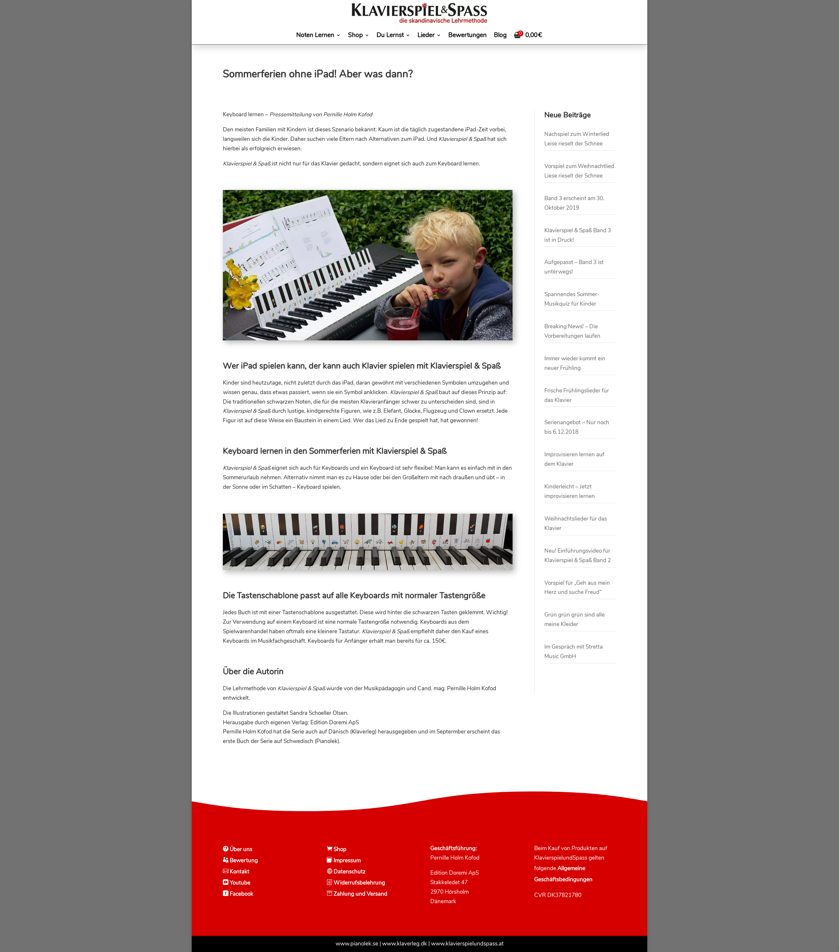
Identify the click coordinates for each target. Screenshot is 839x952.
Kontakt (238, 871)
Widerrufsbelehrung (359, 882)
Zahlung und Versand (359, 894)
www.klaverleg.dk (404, 943)
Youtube (239, 882)
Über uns (240, 849)
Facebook (240, 894)
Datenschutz (349, 871)
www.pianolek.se (357, 943)
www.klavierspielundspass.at (467, 943)
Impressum (346, 860)
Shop (339, 849)
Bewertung (243, 860)
